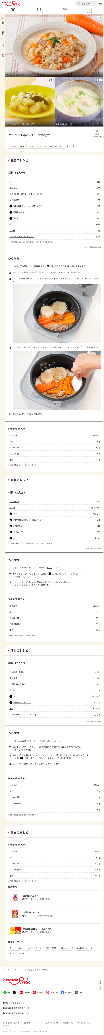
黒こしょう (18, 218)
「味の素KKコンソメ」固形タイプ (27, 206)
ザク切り (22, 740)
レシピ (13, 969)
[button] (86, 3)
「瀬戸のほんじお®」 (21, 212)
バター (12, 230)
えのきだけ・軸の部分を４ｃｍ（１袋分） (27, 194)
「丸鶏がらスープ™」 (22, 702)
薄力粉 (12, 690)
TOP (4, 969)
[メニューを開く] (100, 3)
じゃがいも (14, 501)
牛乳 (11, 708)
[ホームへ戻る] (10, 3)
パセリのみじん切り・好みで (21, 236)
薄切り (49, 567)
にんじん (13, 187)
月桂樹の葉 (18, 525)
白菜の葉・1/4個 (16, 672)
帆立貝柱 (13, 678)
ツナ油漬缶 (14, 200)
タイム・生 (18, 532)
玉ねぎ (12, 507)
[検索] (78, 3)
